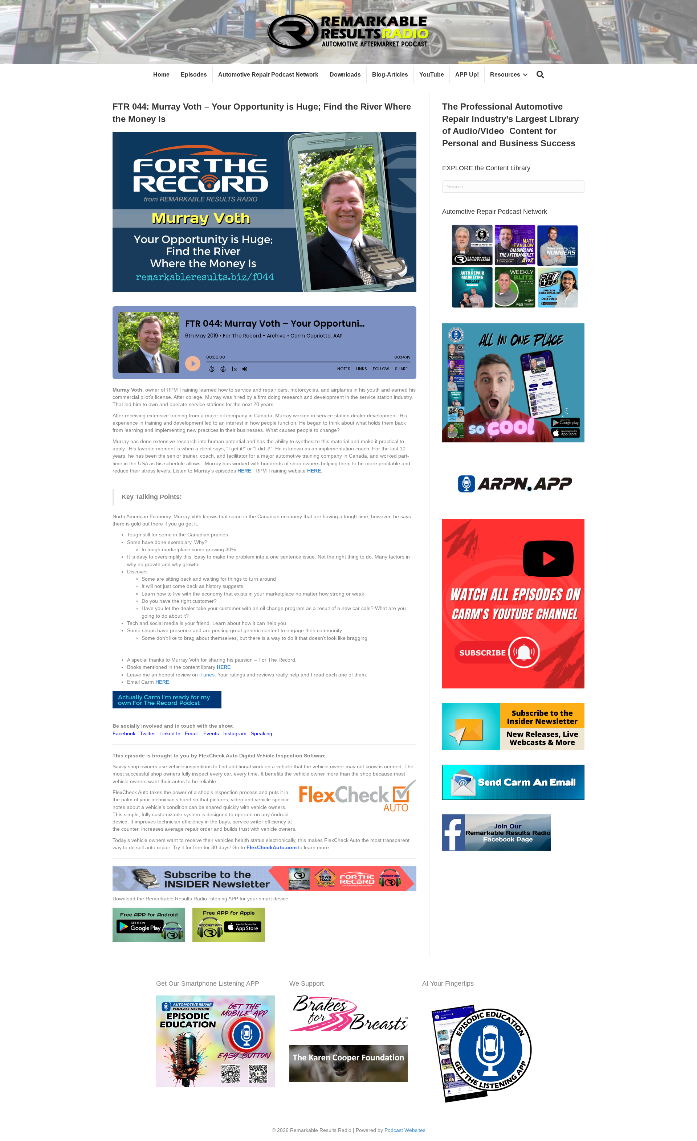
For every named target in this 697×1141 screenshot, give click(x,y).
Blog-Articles (390, 74)
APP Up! (467, 74)
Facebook (124, 733)
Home (161, 74)
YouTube (431, 74)
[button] (540, 75)
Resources (505, 74)
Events (211, 733)
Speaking (261, 733)
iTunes (207, 675)
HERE (244, 471)
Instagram (234, 733)
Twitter (147, 733)
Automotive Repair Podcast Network (268, 74)
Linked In (169, 733)
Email (191, 733)
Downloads (345, 74)
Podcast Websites (404, 1130)
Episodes (194, 74)
